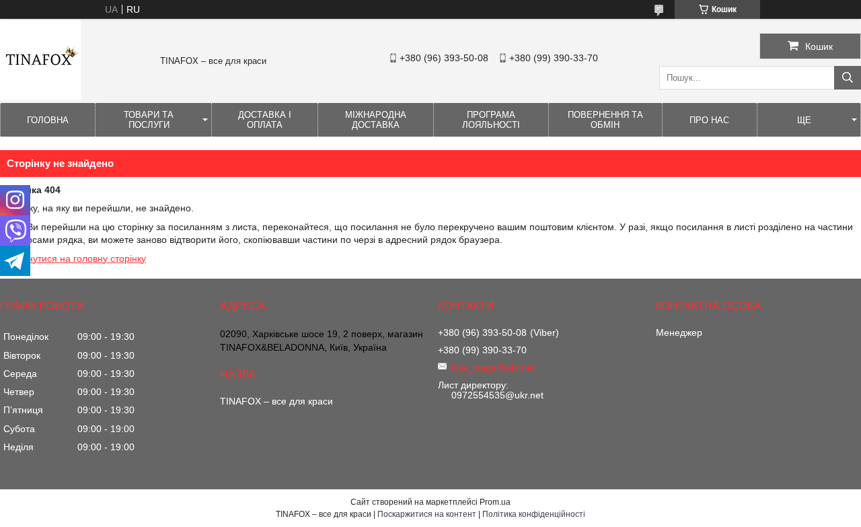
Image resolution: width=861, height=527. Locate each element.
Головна (48, 120)
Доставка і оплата (264, 120)
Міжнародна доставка (375, 120)
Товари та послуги (149, 120)
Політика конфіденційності (533, 514)
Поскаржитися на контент (426, 514)
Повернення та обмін (605, 120)
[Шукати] (847, 78)
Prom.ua (495, 502)
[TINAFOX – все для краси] (40, 97)
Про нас (709, 120)
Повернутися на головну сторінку (73, 258)
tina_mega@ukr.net (493, 367)
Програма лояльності (491, 120)
